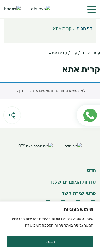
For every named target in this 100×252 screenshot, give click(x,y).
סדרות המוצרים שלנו (73, 182)
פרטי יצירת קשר (79, 193)
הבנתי (50, 241)
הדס (91, 170)
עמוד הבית (90, 52)
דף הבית (84, 28)
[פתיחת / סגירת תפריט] (91, 9)
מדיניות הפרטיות (24, 219)
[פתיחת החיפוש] (74, 9)
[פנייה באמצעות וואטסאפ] (85, 102)
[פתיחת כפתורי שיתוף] (12, 115)
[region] (50, 226)
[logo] (12, 9)
